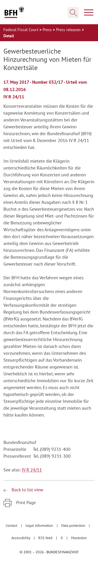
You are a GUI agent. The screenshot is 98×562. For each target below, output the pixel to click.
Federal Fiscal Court (21, 29)
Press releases (69, 29)
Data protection (73, 525)
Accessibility (21, 537)
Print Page (25, 503)
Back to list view (26, 490)
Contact (12, 525)
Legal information (40, 525)
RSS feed (45, 537)
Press (48, 29)
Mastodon (79, 537)
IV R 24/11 (32, 470)
